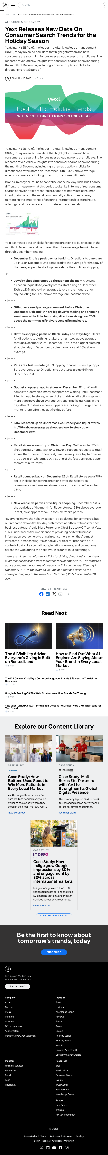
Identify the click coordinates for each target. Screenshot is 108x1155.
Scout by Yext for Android (68, 1054)
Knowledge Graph (65, 1012)
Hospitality (10, 1084)
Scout (59, 1002)
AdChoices (55, 1136)
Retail (8, 1075)
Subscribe (54, 952)
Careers (9, 1007)
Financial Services (14, 1065)
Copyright (68, 1136)
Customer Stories (64, 1075)
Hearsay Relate (63, 1040)
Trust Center (62, 1084)
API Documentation (65, 1114)
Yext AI (59, 1045)
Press (8, 1012)
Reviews (60, 1016)
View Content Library (54, 915)
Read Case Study (16, 813)
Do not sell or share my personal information (54, 1141)
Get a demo (17, 986)
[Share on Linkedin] (47, 594)
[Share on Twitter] (54, 594)
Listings (60, 1007)
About (8, 1002)
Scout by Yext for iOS (66, 1050)
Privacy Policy (30, 1136)
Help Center (62, 1105)
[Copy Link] (66, 594)
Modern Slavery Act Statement (20, 1035)
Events (59, 1080)
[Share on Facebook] (41, 594)
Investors (9, 1021)
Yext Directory (12, 1031)
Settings (80, 1136)
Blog (58, 1065)
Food (7, 1080)
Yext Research (63, 1089)
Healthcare (10, 1070)
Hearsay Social (63, 1035)
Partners (9, 1016)
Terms (43, 1136)
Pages (59, 1026)
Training (60, 1110)
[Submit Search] (103, 4)
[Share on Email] (60, 594)
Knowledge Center (65, 1094)
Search (59, 1031)
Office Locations (13, 1026)
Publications (62, 1070)
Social (59, 1021)
